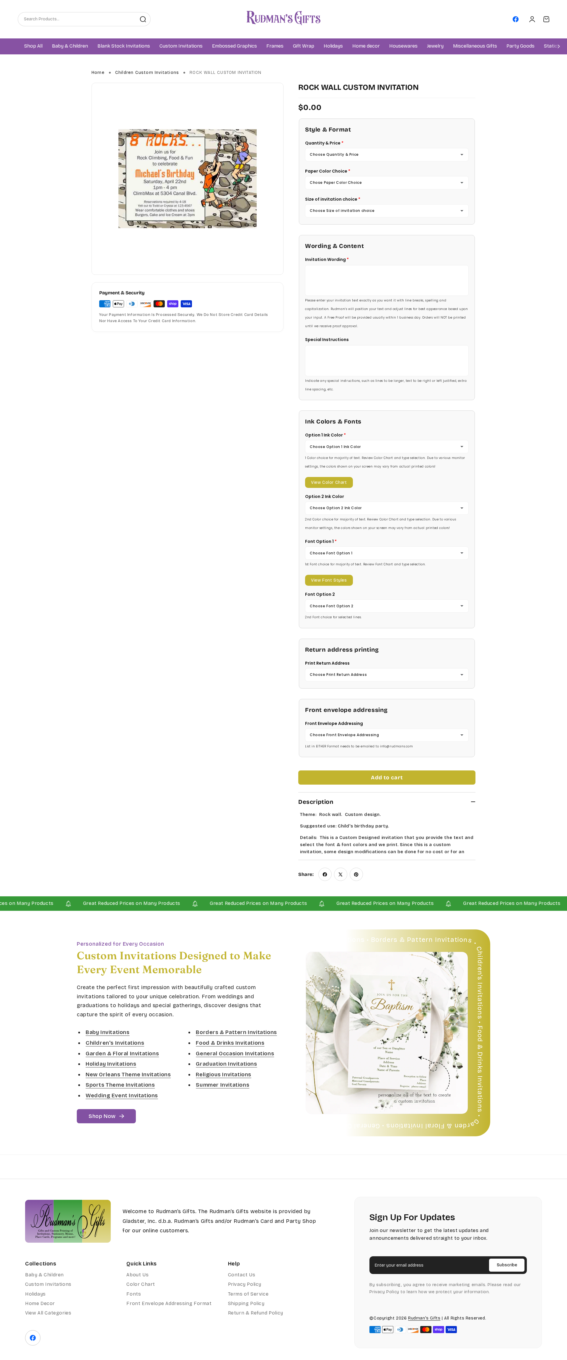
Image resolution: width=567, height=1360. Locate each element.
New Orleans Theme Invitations (128, 1074)
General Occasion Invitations (235, 1053)
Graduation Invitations (226, 1064)
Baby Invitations (108, 1032)
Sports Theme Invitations (120, 1085)
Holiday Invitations (111, 1064)
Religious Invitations (223, 1074)
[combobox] (77, 19)
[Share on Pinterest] (356, 874)
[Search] (143, 19)
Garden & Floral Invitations (122, 1053)
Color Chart (140, 1284)
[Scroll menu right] (558, 46)
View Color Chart (329, 482)
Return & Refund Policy (255, 1313)
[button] (70, 46)
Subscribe (507, 1265)
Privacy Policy (244, 1284)
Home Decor (40, 1303)
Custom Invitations (48, 1284)
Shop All (33, 46)
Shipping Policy (246, 1303)
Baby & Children (44, 1275)
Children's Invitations (115, 1043)
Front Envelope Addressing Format (168, 1303)
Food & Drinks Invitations (230, 1043)
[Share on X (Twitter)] (340, 874)
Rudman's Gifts (424, 1318)
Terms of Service (248, 1294)
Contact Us (241, 1275)
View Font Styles (329, 580)
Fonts (133, 1294)
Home (98, 72)
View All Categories (48, 1313)
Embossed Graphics (234, 46)
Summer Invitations (222, 1085)
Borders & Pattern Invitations (236, 1032)
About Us (137, 1275)
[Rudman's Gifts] (68, 1221)
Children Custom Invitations (147, 72)
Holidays (35, 1294)
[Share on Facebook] (325, 874)
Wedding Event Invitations (122, 1095)
